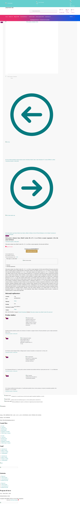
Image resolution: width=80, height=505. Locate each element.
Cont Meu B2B (61, 12)
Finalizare (72, 12)
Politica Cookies (4, 450)
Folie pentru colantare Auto (35, 312)
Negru (15, 309)
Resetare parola (4, 428)
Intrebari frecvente (4, 480)
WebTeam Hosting (14, 500)
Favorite (67, 12)
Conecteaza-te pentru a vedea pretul (12, 161)
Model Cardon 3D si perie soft (46, 312)
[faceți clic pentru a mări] (31, 47)
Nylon (15, 300)
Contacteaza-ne (4, 449)
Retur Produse (4, 430)
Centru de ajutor (4, 477)
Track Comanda (41, 2)
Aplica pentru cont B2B (31, 251)
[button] (72, 16)
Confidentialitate (4, 453)
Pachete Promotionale (22, 312)
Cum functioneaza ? (5, 479)
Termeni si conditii (4, 451)
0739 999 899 (10, 3)
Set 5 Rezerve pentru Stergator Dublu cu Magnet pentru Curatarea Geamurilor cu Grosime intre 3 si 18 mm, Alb (26, 350)
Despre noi (3, 476)
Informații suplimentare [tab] (11, 266)
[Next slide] (6, 73)
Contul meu (3, 427)
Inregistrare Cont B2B (5, 431)
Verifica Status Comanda (5, 433)
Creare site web (3, 500)
